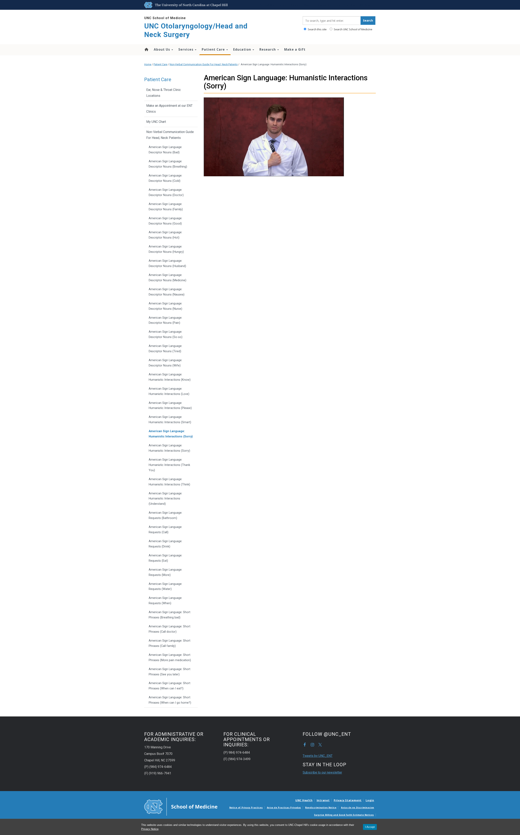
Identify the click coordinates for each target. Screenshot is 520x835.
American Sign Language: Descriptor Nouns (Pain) (165, 320)
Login (370, 800)
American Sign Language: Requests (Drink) (165, 544)
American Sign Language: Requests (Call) (165, 529)
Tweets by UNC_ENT (318, 756)
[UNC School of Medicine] (180, 806)
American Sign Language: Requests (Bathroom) (165, 515)
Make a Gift (295, 49)
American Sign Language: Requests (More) (165, 572)
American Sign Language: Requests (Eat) (165, 558)
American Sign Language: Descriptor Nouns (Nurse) (165, 306)
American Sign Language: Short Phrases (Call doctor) (169, 629)
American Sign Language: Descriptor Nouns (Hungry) (166, 249)
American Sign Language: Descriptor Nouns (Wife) (165, 363)
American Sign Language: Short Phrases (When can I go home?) (170, 700)
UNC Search (366, 5)
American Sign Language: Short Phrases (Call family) (169, 643)
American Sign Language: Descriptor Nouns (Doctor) (166, 192)
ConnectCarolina (345, 5)
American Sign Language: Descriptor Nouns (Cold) (165, 178)
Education (242, 49)
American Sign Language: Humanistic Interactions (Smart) (170, 419)
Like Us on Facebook (305, 745)
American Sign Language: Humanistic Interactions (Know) (170, 377)
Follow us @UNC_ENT (320, 745)
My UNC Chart (156, 122)
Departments (323, 5)
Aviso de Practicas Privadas (284, 807)
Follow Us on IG (312, 745)
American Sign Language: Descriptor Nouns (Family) (166, 206)
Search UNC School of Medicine (352, 29)
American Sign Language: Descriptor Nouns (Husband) (167, 263)
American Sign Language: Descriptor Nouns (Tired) (165, 348)
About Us (162, 49)
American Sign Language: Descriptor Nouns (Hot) (165, 235)
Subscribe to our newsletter (322, 772)
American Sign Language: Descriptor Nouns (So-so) (165, 334)
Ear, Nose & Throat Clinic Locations (163, 93)
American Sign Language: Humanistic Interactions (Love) (169, 391)
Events (282, 5)
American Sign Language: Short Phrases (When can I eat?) (169, 685)
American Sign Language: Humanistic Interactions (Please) (170, 405)
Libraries (295, 5)
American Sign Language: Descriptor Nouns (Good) (165, 221)
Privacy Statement (348, 800)
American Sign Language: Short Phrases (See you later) (169, 671)
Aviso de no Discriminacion (357, 807)
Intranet (323, 800)
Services (186, 49)
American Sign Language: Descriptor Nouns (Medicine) (167, 277)
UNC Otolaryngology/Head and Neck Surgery (196, 30)
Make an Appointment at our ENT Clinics (169, 108)
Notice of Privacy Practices (246, 807)
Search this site (317, 29)
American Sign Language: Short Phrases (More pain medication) (170, 657)
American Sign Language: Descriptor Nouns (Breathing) (168, 164)
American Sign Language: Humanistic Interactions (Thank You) (169, 465)
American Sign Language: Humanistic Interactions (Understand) (165, 499)
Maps (307, 5)
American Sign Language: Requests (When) (165, 600)
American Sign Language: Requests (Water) (165, 586)
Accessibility (266, 5)
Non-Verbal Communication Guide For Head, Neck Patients (204, 64)
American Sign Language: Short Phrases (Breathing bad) (169, 614)
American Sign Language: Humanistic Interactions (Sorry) (171, 433)
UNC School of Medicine (165, 18)
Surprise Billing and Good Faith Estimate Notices (344, 814)
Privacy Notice (149, 829)
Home (146, 49)
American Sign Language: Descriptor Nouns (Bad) (165, 149)
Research (268, 49)
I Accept (370, 826)
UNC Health (304, 800)
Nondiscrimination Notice (320, 807)
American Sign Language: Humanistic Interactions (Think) (169, 481)
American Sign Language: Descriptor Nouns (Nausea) (166, 292)
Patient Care (214, 49)
